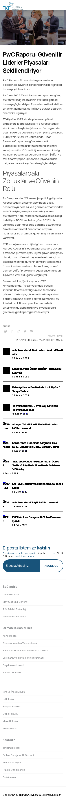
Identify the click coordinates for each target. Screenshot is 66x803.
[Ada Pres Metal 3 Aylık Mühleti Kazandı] (6, 503)
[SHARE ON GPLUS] (18, 331)
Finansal (33, 340)
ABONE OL (51, 565)
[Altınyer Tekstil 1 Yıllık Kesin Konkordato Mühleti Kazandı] (6, 425)
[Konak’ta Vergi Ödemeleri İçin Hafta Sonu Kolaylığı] (6, 370)
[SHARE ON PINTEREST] (24, 331)
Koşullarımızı (44, 553)
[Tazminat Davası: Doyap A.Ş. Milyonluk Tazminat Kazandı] (6, 407)
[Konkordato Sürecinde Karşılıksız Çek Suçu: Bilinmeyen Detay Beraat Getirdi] (6, 444)
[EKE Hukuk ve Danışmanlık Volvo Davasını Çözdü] (6, 518)
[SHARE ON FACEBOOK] (12, 331)
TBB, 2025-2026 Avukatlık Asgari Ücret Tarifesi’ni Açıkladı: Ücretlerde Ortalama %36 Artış (36, 465)
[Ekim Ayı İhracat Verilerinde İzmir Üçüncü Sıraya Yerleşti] (6, 388)
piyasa (41, 340)
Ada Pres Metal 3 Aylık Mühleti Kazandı (35, 502)
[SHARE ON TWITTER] (5, 331)
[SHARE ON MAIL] (31, 331)
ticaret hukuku (54, 340)
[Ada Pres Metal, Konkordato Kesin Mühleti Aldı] (6, 351)
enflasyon (21, 340)
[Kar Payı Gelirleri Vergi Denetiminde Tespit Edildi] (6, 485)
